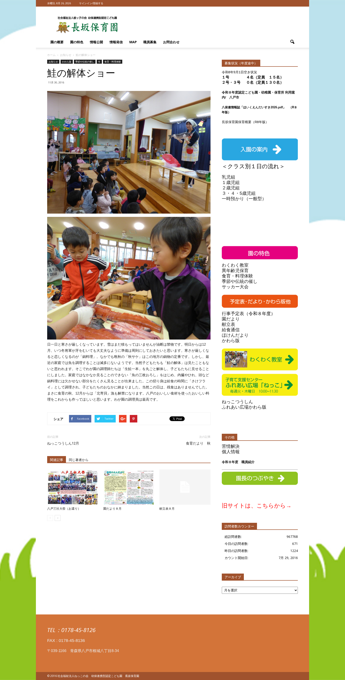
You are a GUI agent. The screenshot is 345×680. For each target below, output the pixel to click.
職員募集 (150, 42)
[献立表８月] (185, 487)
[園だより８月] (128, 487)
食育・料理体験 (112, 61)
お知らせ (53, 61)
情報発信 (116, 42)
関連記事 (56, 460)
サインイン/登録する (91, 3)
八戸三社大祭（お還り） (64, 508)
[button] (292, 42)
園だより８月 (112, 508)
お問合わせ (171, 42)
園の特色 (76, 42)
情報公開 (96, 42)
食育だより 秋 (198, 443)
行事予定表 (233, 313)
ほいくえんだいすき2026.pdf (263, 107)
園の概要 (57, 42)
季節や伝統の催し (84, 61)
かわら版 (66, 61)
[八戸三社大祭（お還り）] (72, 487)
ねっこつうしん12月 (63, 443)
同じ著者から (78, 460)
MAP (133, 42)
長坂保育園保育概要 (236, 122)
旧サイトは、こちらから (254, 505)
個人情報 (231, 451)
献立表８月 (167, 508)
